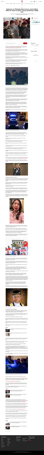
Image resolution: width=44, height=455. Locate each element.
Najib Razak (32, 44)
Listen (34, 3)
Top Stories (7, 3)
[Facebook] (35, 22)
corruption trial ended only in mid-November (12, 381)
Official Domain (14, 452)
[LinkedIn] (39, 22)
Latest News (11, 3)
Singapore (14, 3)
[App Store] (29, 440)
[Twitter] (36, 22)
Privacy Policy (21, 452)
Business (2, 439)
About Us (17, 438)
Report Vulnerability (25, 452)
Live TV (2, 444)
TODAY (27, 3)
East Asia (19, 3)
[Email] (37, 22)
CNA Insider (8, 439)
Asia (16, 3)
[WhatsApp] (33, 22)
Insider (25, 3)
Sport (8, 444)
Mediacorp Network (25, 438)
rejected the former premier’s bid (23, 157)
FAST (24, 43)
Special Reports (3, 445)
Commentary (22, 3)
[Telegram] (34, 22)
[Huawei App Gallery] (32, 440)
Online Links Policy (29, 452)
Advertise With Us (18, 439)
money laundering (37, 44)
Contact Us (24, 439)
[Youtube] (30, 438)
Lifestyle (30, 3)
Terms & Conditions (18, 452)
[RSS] (33, 438)
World (8, 445)
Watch (32, 3)
